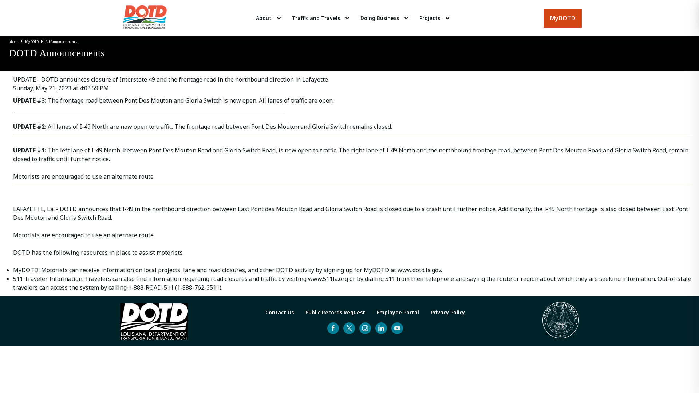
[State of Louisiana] (560, 321)
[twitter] (349, 328)
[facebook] (333, 328)
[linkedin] (381, 328)
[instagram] (365, 328)
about (13, 41)
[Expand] (279, 18)
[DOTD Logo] (145, 18)
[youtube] (397, 328)
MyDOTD (32, 41)
